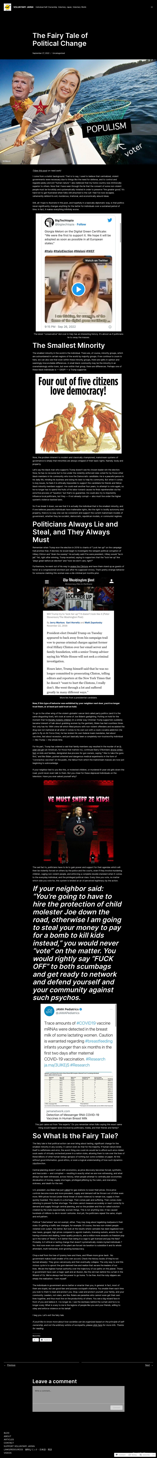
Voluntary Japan (23, 7)
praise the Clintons (79, 566)
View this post (40, 170)
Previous (11, 1365)
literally (51, 720)
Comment (116, 1408)
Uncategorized (58, 53)
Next (147, 1365)
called (67, 1190)
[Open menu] (151, 7)
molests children (63, 720)
